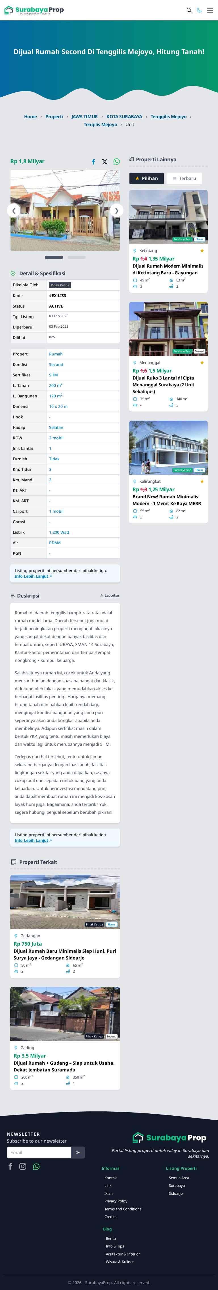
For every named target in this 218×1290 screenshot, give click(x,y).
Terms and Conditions (122, 1208)
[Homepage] (34, 10)
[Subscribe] (78, 1152)
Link (108, 1185)
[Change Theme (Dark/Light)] (199, 10)
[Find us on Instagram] (22, 1166)
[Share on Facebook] (93, 161)
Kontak (110, 1177)
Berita (111, 1238)
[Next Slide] (54, 257)
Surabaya (177, 1185)
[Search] (189, 10)
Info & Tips (115, 1246)
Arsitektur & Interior (123, 1254)
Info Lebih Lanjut (31, 576)
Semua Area (179, 1177)
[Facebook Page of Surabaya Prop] (10, 1166)
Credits (110, 1216)
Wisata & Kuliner (120, 1261)
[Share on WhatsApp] (115, 161)
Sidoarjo (176, 1193)
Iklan (108, 1193)
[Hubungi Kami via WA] (36, 1166)
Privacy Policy (115, 1201)
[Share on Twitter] (105, 161)
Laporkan (112, 595)
